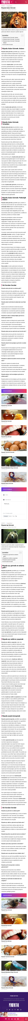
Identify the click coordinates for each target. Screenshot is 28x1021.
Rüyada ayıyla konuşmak (9, 559)
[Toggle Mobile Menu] (11, 1)
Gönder (6, 516)
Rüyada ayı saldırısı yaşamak (10, 558)
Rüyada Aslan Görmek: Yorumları (11, 39)
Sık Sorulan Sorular (8, 44)
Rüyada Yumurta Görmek (7, 452)
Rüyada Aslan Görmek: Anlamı (10, 37)
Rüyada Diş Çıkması (6, 436)
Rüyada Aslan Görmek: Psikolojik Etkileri (11, 41)
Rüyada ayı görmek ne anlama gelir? (10, 555)
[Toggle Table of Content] (21, 35)
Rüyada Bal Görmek (6, 421)
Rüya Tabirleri (4, 407)
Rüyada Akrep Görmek (7, 483)
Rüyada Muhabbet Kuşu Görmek (9, 468)
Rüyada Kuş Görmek (6, 405)
